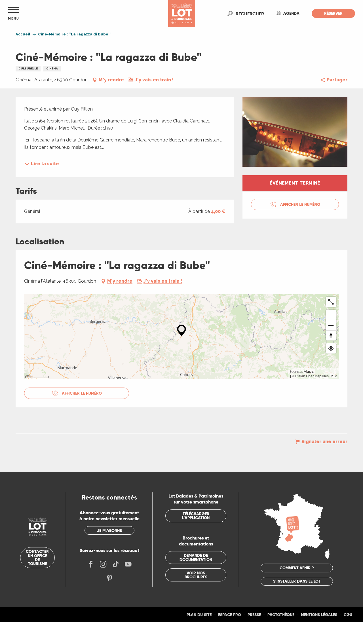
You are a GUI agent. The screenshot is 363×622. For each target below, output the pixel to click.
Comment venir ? (297, 567)
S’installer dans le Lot (296, 581)
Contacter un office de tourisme (37, 557)
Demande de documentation (196, 557)
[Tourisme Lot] (181, 13)
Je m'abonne (109, 530)
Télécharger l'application (196, 515)
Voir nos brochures (196, 574)
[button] (250, 14)
